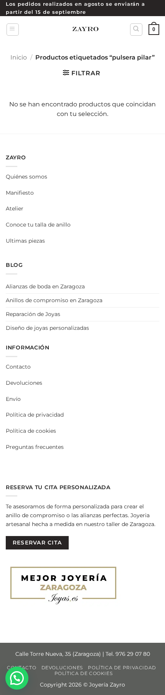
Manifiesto (20, 192)
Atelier (14, 208)
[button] (13, 29)
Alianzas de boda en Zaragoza (45, 286)
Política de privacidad (35, 414)
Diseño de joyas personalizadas (47, 327)
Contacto (18, 366)
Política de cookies (31, 430)
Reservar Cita (37, 542)
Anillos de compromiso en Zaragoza (54, 300)
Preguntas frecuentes (35, 446)
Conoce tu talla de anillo (38, 224)
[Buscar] (136, 29)
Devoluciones (24, 382)
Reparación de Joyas (33, 314)
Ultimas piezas (25, 240)
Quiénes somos (26, 176)
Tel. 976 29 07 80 (128, 653)
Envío (13, 398)
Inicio (18, 57)
